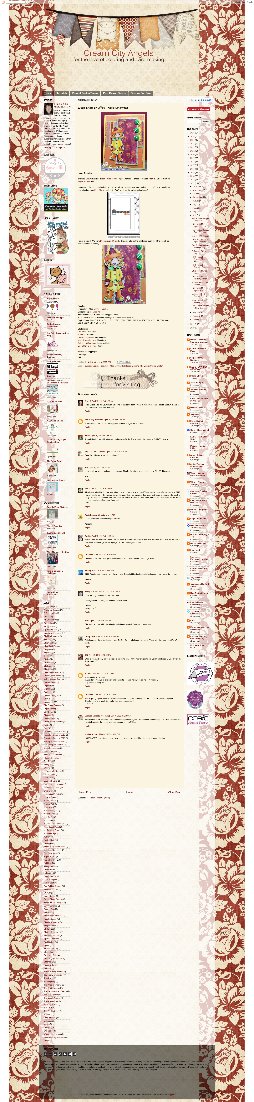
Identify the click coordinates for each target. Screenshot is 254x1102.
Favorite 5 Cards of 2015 (54, 735)
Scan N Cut (49, 909)
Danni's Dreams (197, 408)
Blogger (170, 1095)
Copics (95, 366)
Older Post (174, 792)
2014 (192, 176)
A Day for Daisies (51, 610)
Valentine (48, 1021)
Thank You (48, 978)
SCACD (47, 893)
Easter (47, 725)
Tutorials (62, 93)
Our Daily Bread (50, 853)
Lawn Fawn (49, 778)
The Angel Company (52, 985)
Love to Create (50, 797)
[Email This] (118, 362)
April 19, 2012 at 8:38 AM (99, 468)
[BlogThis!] (121, 362)
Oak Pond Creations (52, 850)
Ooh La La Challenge (87, 343)
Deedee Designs (51, 695)
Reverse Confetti (51, 889)
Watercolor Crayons (52, 1034)
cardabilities (52, 592)
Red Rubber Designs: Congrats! (201, 219)
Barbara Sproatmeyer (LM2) (97, 716)
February (197, 316)
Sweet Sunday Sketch (53, 972)
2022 (192, 147)
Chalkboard (49, 663)
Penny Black (49, 867)
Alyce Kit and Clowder (95, 452)
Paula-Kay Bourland (94, 420)
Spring (46, 945)
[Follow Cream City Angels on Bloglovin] (200, 101)
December (197, 186)
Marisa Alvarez (91, 734)
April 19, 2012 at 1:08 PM (105, 555)
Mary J (88, 401)
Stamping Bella (50, 955)
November (197, 190)
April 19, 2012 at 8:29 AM (117, 452)
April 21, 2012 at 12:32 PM (100, 655)
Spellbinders (49, 942)
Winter (46, 1041)
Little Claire (49, 791)
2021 (192, 151)
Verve (46, 1024)
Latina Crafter (49, 774)
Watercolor (48, 1031)
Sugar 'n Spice (84, 182)
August (196, 201)
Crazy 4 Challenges (86, 337)
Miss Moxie (99, 190)
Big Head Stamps (51, 636)
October (196, 194)
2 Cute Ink (48, 607)
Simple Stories (50, 919)
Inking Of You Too (198, 376)
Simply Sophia (50, 926)
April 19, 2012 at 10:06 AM (103, 536)
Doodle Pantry (50, 719)
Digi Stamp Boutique (52, 705)
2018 (192, 162)
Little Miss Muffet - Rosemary (200, 272)
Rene (87, 489)
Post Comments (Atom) (100, 798)
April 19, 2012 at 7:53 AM (101, 436)
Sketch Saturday (54, 355)
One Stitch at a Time (87, 346)
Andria (88, 536)
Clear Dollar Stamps (52, 672)
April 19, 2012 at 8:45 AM (104, 515)
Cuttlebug (48, 692)
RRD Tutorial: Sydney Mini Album (198, 259)
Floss (102, 366)
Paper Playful (53, 299)
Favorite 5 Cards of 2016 (54, 738)
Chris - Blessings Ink (199, 430)
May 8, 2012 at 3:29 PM (109, 734)
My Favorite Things (52, 830)
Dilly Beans (49, 712)
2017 (192, 165)
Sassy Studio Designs (53, 903)
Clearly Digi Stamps (52, 676)
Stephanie (194, 414)
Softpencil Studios (52, 936)
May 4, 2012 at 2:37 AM (121, 716)
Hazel (87, 436)
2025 (192, 137)
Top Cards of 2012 (52, 1011)
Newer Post (84, 792)
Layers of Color (50, 781)
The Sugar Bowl (54, 461)
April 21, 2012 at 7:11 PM (103, 674)
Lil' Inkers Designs (52, 788)
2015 (192, 173)
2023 (192, 144)
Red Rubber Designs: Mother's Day (201, 246)
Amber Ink (48, 623)
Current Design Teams (85, 93)
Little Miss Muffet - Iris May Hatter (200, 278)
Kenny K (47, 764)
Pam (87, 621)
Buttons (88, 366)
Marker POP (49, 804)
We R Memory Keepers (54, 1038)
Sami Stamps (50, 896)
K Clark (88, 674)
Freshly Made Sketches (57, 507)
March (195, 312)
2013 (192, 180)
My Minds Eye (50, 834)
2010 (192, 328)
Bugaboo (47, 653)
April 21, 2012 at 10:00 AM (107, 637)
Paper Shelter (50, 857)
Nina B (47, 844)
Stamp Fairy (49, 952)
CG (86, 655)
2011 (192, 324)
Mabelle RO (49, 801)
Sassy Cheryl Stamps (53, 899)
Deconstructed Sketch (109, 241)
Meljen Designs (50, 811)
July (195, 205)
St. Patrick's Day (51, 949)
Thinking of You (50, 1005)
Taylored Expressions (53, 975)
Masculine (48, 807)
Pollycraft (48, 873)
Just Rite (48, 761)
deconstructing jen (55, 318)
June (195, 208)
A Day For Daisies (55, 421)
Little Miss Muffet (109, 179)
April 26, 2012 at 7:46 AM (105, 695)
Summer (47, 968)
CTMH (46, 656)
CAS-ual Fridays (54, 402)
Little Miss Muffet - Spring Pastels (200, 289)
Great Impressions (52, 748)
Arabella (88, 515)
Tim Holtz (48, 1008)
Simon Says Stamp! (52, 916)
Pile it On (82, 332)
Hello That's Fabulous (53, 755)
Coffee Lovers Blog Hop (54, 679)
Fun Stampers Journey (53, 745)
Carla (192, 621)
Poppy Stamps (50, 876)
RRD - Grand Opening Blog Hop (200, 266)
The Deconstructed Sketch (151, 366)
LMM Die (48, 768)
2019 (192, 158)
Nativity (47, 837)
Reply (87, 411)
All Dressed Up (50, 620)
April (195, 215)
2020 (192, 155)
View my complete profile (54, 148)
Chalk (46, 659)
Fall (45, 728)
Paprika (152, 179)
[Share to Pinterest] (129, 362)
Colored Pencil (50, 682)
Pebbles (47, 863)
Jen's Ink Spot (196, 383)
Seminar (47, 913)
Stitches (47, 962)
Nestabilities (49, 840)
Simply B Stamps (51, 922)
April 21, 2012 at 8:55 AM (101, 621)
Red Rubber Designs (130, 366)
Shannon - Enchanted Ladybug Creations (199, 559)
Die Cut (47, 699)
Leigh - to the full (198, 519)
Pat (86, 468)
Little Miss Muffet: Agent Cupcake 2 (200, 225)
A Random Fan (50, 613)
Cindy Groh (90, 637)
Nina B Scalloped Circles (54, 847)
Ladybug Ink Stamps (53, 771)
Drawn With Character (53, 722)
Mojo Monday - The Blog (58, 552)
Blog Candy (49, 643)
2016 (192, 169)
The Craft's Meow (51, 988)
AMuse (47, 617)
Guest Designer (50, 751)
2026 (192, 133)
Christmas (48, 669)
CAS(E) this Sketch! (56, 533)
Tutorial (47, 1014)
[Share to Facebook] (126, 362)
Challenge (48, 666)
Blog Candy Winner (52, 646)
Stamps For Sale (141, 93)
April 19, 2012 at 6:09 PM (103, 571)
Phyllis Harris (49, 870)
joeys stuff (195, 550)
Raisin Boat (49, 883)
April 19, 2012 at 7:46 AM (115, 420)
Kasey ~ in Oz (91, 592)
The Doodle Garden (52, 998)
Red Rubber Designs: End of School (201, 231)
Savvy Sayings (50, 906)
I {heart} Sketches (51, 758)
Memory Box (49, 814)
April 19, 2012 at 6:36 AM (102, 401)
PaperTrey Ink (50, 860)
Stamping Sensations (53, 958)
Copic (46, 686)
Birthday (47, 640)
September (197, 197)
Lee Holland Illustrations (54, 784)
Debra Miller (62, 104)
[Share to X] (123, 362)
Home (48, 93)
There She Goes (51, 1001)
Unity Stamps (50, 1018)
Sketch (47, 929)
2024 (192, 140)
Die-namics (49, 702)
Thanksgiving (49, 982)
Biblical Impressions (52, 633)
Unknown (89, 555)
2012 (192, 183)
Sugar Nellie (49, 965)
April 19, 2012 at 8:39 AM (101, 489)
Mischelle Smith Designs (54, 824)
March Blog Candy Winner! (200, 301)
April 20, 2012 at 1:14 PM (109, 592)
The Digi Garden (51, 995)
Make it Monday (85, 340)
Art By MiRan (49, 626)
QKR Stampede (54, 362)
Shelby (88, 571)
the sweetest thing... (56, 480)
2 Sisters (82, 335)
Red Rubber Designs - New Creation (200, 307)
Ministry (47, 820)
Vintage (47, 1028)
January (196, 320)
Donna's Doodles (198, 543)
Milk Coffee (49, 817)
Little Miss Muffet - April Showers (200, 240)
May (195, 212)
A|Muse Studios (50, 630)
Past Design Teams (114, 93)
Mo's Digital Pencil (52, 827)
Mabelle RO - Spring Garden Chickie (200, 295)
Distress (47, 715)
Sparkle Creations (51, 939)
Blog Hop (48, 650)
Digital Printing (50, 709)
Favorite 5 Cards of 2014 (54, 732)
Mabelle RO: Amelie (200, 236)
